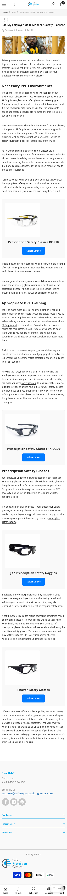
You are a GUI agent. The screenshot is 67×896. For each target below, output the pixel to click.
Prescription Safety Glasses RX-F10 (33, 242)
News (14, 12)
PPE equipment (9, 325)
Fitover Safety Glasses (33, 690)
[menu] (4, 4)
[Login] (53, 4)
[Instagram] (14, 802)
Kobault (37, 854)
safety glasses (34, 100)
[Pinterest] (22, 802)
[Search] (14, 4)
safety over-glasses (11, 619)
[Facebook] (5, 802)
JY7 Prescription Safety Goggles (33, 573)
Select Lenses (33, 250)
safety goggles (52, 100)
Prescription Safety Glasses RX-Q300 (33, 449)
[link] (18, 890)
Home (5, 12)
